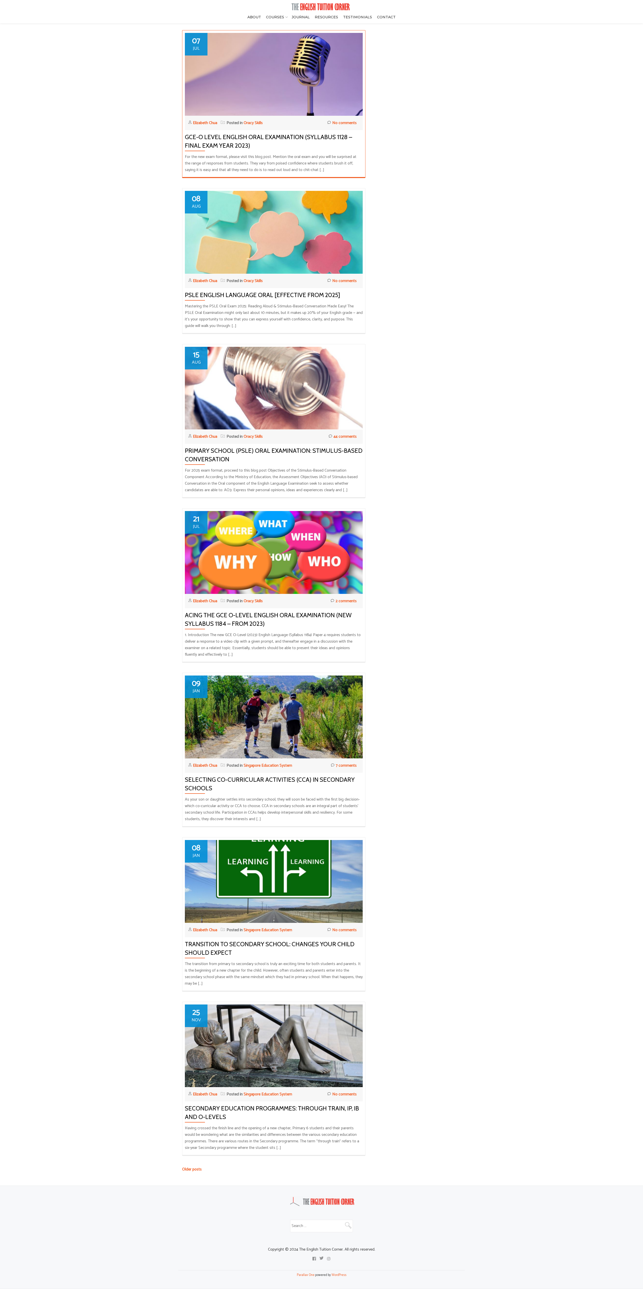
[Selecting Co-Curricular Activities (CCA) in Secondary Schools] (274, 716)
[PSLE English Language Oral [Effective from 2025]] (274, 232)
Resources (326, 17)
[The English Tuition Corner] (321, 7)
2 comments (346, 601)
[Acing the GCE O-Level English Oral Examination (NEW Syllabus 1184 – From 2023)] (274, 552)
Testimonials (357, 17)
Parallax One (306, 1275)
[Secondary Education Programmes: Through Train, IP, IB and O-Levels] (274, 1045)
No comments (344, 123)
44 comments (345, 436)
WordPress (339, 1275)
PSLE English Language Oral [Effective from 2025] (262, 295)
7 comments (346, 765)
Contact (386, 17)
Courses (275, 17)
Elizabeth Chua (205, 123)
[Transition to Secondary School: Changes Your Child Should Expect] (274, 881)
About (254, 17)
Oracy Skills (253, 123)
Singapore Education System (268, 765)
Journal (301, 17)
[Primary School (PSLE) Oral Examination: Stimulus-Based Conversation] (274, 387)
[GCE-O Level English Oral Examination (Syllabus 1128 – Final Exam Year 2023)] (274, 74)
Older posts (192, 1169)
